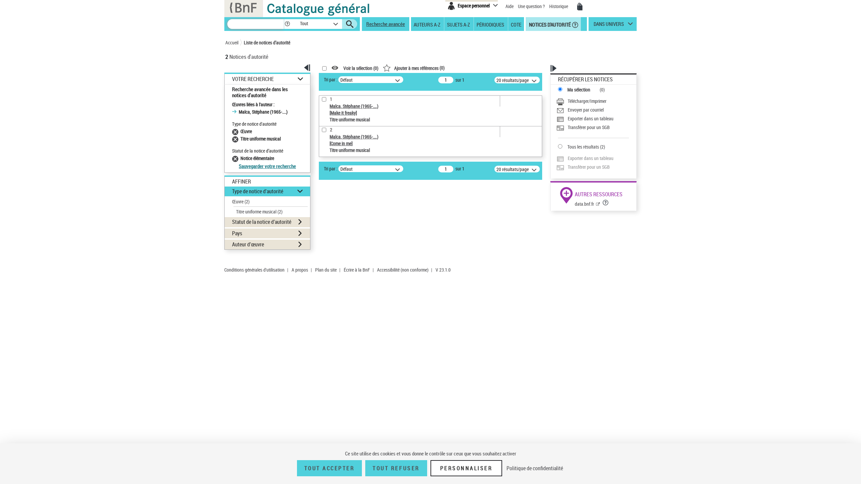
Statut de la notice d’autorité (261, 222)
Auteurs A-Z (427, 24)
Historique (559, 6)
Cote (516, 24)
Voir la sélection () (360, 68)
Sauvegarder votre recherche (267, 166)
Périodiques (490, 24)
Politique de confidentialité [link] (535, 468)
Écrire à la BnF (357, 270)
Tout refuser (396, 468)
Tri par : (330, 79)
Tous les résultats (583, 147)
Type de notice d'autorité (257, 191)
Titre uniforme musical (259, 211)
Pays (237, 233)
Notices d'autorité (549, 24)
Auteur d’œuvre (248, 244)
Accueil (231, 42)
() (419, 68)
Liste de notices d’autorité (267, 42)
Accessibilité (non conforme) (402, 270)
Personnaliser (466, 468)
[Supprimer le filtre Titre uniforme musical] (236, 138)
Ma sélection (578, 89)
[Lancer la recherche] (350, 24)
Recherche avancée (385, 24)
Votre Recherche (253, 79)
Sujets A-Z (458, 24)
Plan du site (326, 270)
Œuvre (241, 201)
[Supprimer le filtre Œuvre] (236, 131)
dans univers (609, 25)
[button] (287, 24)
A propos (300, 270)
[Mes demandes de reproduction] (580, 7)
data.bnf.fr (584, 204)
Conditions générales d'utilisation (254, 270)
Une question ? (532, 6)
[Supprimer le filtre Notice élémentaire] (236, 158)
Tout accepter (329, 468)
